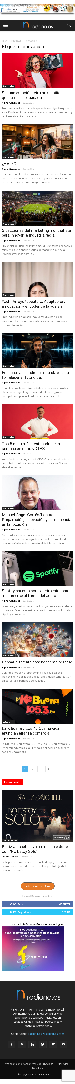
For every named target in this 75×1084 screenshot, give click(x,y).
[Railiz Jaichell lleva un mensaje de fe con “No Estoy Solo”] (37, 816)
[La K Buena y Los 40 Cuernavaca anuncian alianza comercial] (37, 706)
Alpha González (11, 102)
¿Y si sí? (9, 164)
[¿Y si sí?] (37, 141)
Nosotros (37, 1068)
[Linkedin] (32, 1044)
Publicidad (63, 1064)
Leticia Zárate (10, 856)
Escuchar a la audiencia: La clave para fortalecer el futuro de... (35, 375)
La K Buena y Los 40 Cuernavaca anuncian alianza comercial (30, 731)
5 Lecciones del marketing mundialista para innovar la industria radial (36, 233)
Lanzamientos (10, 840)
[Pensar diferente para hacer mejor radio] (37, 639)
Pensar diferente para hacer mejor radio (37, 662)
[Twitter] (43, 1044)
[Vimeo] (53, 1044)
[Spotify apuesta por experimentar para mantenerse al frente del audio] (37, 568)
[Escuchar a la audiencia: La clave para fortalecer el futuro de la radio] (37, 350)
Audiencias (8, 86)
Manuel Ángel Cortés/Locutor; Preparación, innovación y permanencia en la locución (36, 520)
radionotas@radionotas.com (46, 1034)
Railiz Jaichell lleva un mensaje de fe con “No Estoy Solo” (35, 849)
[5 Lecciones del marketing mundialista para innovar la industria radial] (37, 208)
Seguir (66, 912)
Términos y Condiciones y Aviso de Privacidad (28, 1064)
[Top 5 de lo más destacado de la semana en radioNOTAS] (37, 421)
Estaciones (8, 722)
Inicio (5, 40)
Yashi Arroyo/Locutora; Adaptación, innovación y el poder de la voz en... (33, 304)
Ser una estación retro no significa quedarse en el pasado (32, 95)
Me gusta (64, 904)
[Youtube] (63, 1044)
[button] (69, 25)
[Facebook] (11, 1044)
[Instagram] (22, 1044)
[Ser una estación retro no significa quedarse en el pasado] (37, 70)
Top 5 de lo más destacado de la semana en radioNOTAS (31, 446)
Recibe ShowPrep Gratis (37, 886)
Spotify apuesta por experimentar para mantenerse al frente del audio (35, 593)
